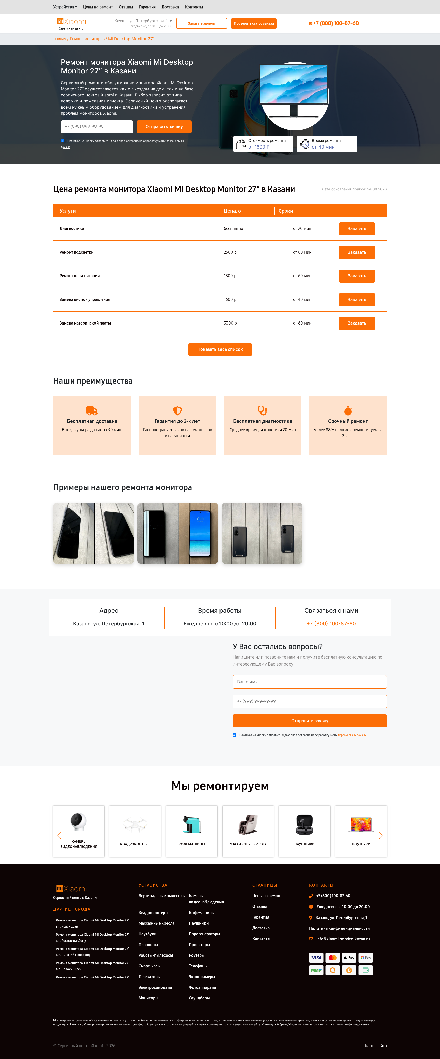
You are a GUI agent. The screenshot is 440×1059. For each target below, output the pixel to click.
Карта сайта (376, 1045)
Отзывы (126, 7)
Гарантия (147, 7)
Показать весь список (220, 349)
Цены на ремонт (98, 7)
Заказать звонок (201, 23)
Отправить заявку (164, 126)
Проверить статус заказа (254, 23)
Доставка (170, 7)
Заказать (357, 228)
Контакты (194, 7)
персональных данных (352, 735)
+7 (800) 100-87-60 (331, 624)
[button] (59, 835)
